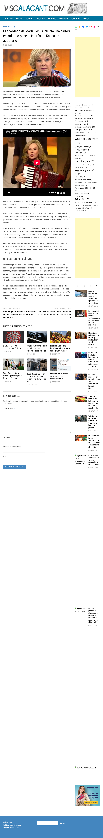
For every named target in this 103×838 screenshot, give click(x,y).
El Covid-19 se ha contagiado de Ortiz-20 (12, 347)
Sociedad (41, 19)
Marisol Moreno (81, 167)
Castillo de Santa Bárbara (84, 116)
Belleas (78, 113)
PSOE (79, 191)
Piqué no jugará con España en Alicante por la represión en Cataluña (60, 348)
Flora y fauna (80, 135)
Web (4, 456)
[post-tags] (97, 286)
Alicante (9, 19)
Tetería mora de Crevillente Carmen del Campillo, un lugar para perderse (93, 422)
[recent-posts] (84, 286)
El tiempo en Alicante (85, 127)
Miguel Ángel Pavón (85, 172)
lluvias (78, 158)
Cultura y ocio (9, 27)
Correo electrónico (13, 447)
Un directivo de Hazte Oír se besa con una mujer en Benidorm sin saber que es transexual (93, 359)
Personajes (81, 188)
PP (92, 188)
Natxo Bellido (83, 179)
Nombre (7, 437)
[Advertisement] (87, 67)
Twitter (78, 205)
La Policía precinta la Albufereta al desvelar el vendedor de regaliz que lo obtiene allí (93, 615)
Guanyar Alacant (83, 147)
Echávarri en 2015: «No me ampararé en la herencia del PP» (59, 376)
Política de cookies (11, 828)
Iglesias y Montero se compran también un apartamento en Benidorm (93, 297)
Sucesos (52, 19)
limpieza (92, 155)
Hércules (80, 153)
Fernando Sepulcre (90, 132)
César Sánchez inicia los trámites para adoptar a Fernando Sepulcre (12, 375)
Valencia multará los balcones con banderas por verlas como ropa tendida (93, 402)
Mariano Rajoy (88, 165)
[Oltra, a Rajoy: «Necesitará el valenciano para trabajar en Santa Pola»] (81, 456)
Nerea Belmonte (90, 183)
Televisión (80, 196)
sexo (86, 191)
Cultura (29, 19)
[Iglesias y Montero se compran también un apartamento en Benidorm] (81, 292)
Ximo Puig (87, 208)
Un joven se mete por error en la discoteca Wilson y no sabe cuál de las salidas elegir (94, 381)
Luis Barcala (85, 161)
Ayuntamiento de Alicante (84, 110)
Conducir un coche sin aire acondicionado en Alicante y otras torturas (37, 348)
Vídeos (86, 19)
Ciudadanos (88, 118)
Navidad (78, 183)
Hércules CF (81, 155)
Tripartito (82, 199)
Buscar (62, 823)
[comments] (90, 286)
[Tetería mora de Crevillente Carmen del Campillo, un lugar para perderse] (81, 416)
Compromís (81, 121)
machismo (78, 165)
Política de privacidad (12, 825)
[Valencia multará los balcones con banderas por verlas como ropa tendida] (81, 397)
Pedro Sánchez (81, 185)
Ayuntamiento (82, 107)
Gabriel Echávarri (87, 141)
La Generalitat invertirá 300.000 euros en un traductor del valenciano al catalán (94, 441)
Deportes (63, 19)
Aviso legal (7, 822)
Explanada (79, 132)
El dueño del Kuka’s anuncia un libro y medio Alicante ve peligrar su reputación (93, 339)
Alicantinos (88, 105)
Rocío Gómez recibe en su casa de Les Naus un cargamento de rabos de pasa (36, 378)
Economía (75, 19)
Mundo (19, 19)
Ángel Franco (80, 211)
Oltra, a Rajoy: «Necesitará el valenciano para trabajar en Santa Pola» (93, 459)
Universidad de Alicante (90, 205)
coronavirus (82, 124)
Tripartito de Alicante (85, 202)
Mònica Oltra (80, 177)
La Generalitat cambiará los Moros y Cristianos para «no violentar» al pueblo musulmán (94, 318)
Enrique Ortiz (83, 129)
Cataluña (78, 118)
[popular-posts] (78, 286)
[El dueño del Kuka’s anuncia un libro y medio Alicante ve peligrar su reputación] (81, 333)
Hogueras (82, 149)
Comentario (9, 408)
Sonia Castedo (82, 194)
